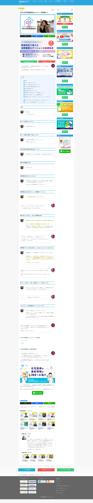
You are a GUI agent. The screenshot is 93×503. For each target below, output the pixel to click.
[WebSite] (29, 449)
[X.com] (33, 449)
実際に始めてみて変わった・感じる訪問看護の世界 (33, 94)
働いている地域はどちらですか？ (30, 82)
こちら (35, 353)
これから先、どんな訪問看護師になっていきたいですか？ (34, 102)
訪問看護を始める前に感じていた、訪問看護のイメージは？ (35, 92)
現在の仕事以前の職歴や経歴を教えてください (32, 86)
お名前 (26, 80)
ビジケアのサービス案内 (65, 469)
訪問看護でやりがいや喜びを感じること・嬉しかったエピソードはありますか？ (37, 97)
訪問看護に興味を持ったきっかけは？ (31, 90)
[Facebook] (38, 449)
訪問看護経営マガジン (24, 1)
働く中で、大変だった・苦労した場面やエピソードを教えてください (36, 100)
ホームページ (23, 340)
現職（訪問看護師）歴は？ (29, 88)
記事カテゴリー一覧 (46, 469)
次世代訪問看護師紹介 (21, 8)
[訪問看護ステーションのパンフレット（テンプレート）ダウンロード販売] (65, 54)
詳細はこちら (65, 62)
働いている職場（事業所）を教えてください (32, 84)
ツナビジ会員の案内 (27, 469)
